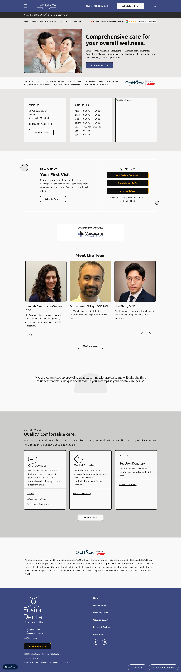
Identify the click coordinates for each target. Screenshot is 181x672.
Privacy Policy (29, 662)
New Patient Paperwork (128, 175)
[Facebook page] (95, 642)
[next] (153, 334)
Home (96, 598)
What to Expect (53, 199)
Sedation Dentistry (82, 493)
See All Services (91, 517)
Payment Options (127, 190)
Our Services (99, 605)
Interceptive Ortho (36, 499)
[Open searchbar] (155, 6)
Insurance (98, 634)
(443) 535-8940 (75, 21)
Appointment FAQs (127, 183)
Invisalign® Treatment (38, 504)
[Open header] (26, 6)
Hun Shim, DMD (124, 306)
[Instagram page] (104, 642)
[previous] (145, 334)
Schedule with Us (130, 6)
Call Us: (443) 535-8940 (97, 6)
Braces (30, 493)
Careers (55, 662)
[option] (46, 294)
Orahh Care (63, 662)
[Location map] (136, 120)
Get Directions (41, 132)
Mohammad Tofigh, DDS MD (89, 306)
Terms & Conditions (43, 662)
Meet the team (90, 345)
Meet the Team (100, 612)
